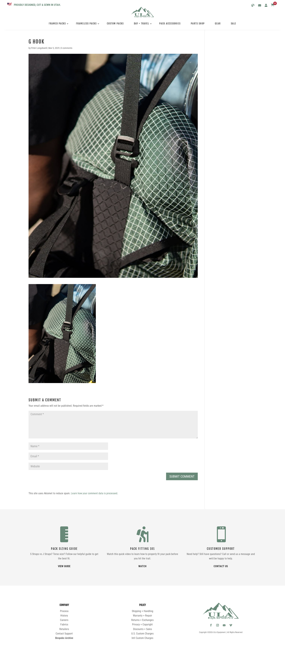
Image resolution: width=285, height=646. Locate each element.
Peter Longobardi (39, 48)
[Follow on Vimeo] (230, 625)
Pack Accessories (170, 23)
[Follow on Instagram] (217, 625)
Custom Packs (115, 23)
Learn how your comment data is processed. (94, 493)
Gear (218, 23)
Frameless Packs (86, 23)
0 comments (66, 48)
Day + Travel (141, 23)
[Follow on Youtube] (224, 625)
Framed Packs (57, 23)
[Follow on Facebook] (211, 625)
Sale (233, 23)
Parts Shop (198, 23)
